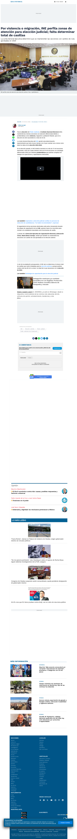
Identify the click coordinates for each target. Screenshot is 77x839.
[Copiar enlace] (13, 143)
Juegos (41, 778)
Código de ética (38, 829)
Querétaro (42, 747)
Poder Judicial (41, 328)
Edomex (41, 740)
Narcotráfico (14, 761)
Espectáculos (14, 770)
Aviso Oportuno (43, 762)
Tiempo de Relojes (16, 805)
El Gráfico (42, 771)
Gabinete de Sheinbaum (14, 751)
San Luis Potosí (43, 749)
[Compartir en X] (13, 134)
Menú (12, 783)
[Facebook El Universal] (44, 800)
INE (21, 328)
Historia (21, 831)
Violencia (45, 829)
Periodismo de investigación (14, 746)
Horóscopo (42, 782)
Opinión (14, 485)
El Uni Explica (14, 749)
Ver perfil (21, 126)
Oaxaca (41, 742)
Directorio (14, 829)
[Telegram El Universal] (40, 800)
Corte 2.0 (13, 742)
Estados (13, 760)
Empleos (41, 764)
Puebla (41, 743)
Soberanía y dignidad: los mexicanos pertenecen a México (34, 510)
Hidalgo (41, 745)
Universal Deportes (16, 769)
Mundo (13, 754)
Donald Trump (14, 756)
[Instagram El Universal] (55, 800)
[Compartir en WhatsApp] (13, 137)
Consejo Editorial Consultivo (25, 829)
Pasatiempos (42, 780)
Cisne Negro (14, 807)
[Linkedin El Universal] (62, 800)
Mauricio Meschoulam (18, 489)
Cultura (13, 772)
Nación (19, 121)
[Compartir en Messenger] (13, 140)
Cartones (13, 765)
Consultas (13, 790)
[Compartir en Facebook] (13, 132)
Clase (12, 794)
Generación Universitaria (42, 768)
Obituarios (42, 765)
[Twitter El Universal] (47, 800)
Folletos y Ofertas (44, 760)
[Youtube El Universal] (51, 800)
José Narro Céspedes (18, 507)
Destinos (13, 787)
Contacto (55, 831)
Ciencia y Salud (15, 778)
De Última (13, 800)
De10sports (42, 773)
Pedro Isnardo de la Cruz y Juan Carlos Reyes (26, 498)
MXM (12, 779)
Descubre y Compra (44, 758)
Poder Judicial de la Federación (29, 331)
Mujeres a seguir (15, 743)
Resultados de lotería (43, 784)
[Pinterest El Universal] (59, 800)
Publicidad (51, 829)
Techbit (13, 781)
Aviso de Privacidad (60, 829)
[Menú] (65, 1)
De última (13, 785)
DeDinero (41, 774)
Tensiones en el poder (21, 500)
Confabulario (14, 774)
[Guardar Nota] (13, 146)
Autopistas (14, 788)
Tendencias (14, 776)
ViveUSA (41, 776)
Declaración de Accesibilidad (31, 831)
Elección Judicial (29, 328)
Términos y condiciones (46, 831)
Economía (13, 767)
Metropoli (13, 758)
